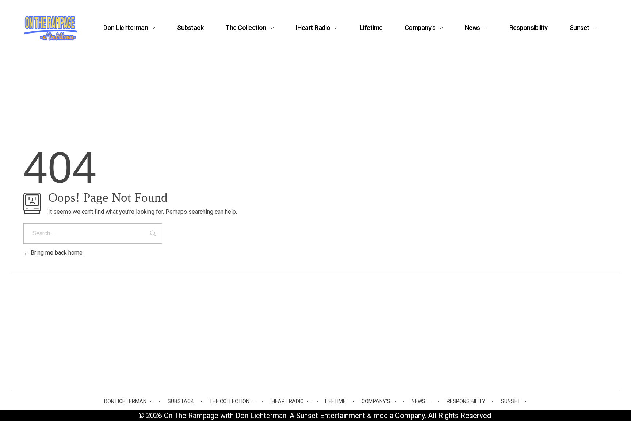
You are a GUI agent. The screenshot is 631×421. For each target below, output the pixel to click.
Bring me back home (56, 252)
